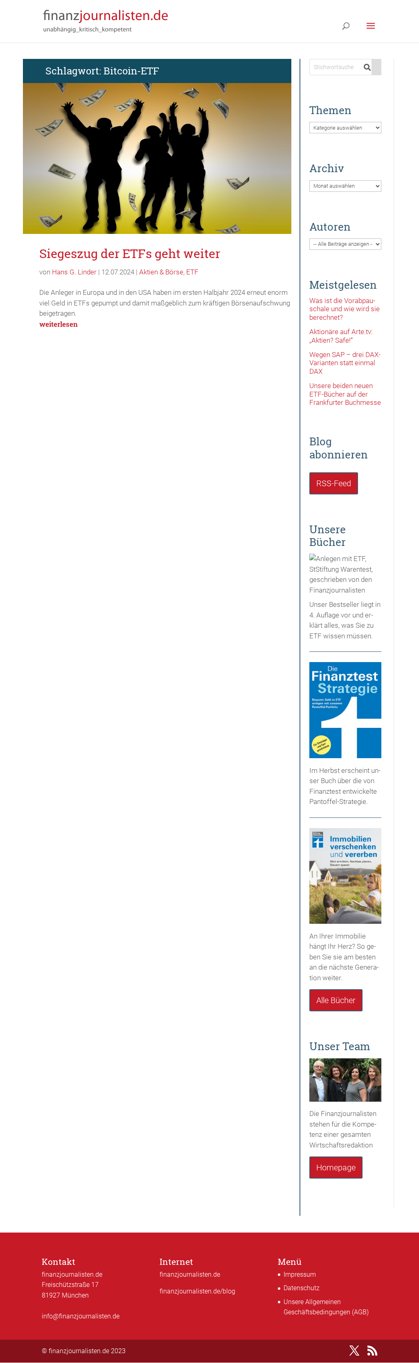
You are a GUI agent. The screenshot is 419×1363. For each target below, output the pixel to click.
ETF (192, 272)
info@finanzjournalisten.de (80, 1316)
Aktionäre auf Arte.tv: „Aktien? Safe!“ (341, 336)
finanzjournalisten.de (190, 1274)
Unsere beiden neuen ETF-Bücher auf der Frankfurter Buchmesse (345, 394)
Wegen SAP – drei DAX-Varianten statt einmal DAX (345, 362)
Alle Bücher (336, 1000)
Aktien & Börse (161, 272)
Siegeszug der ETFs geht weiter (129, 253)
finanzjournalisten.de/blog (197, 1291)
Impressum (300, 1274)
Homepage (336, 1167)
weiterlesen (58, 324)
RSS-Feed (333, 483)
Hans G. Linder (74, 272)
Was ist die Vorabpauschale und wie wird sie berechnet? (344, 308)
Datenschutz (302, 1288)
